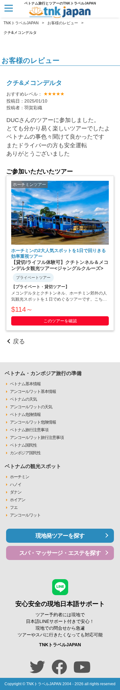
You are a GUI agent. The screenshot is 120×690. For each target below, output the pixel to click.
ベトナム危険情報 (25, 414)
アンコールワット (25, 515)
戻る (19, 341)
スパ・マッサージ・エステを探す (60, 553)
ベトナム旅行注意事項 (29, 429)
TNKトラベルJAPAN (21, 23)
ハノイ (15, 484)
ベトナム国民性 (23, 445)
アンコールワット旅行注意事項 (37, 437)
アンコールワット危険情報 (33, 422)
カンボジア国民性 (25, 452)
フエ (14, 507)
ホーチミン (19, 476)
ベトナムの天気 (23, 399)
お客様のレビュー (62, 23)
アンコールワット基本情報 (33, 391)
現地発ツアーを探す (60, 536)
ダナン (15, 492)
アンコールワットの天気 (31, 406)
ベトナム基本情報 (25, 383)
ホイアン (17, 499)
